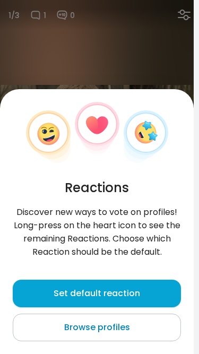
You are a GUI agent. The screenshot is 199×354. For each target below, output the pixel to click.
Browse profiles (97, 327)
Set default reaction (97, 293)
